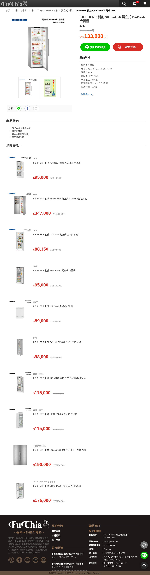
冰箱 (32, 10)
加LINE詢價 (97, 47)
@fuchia (107, 549)
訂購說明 (56, 535)
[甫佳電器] (14, 2)
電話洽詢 (130, 47)
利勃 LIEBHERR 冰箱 (47, 10)
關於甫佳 (56, 531)
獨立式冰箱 (66, 10)
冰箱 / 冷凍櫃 (20, 10)
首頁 (8, 10)
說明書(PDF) (87, 94)
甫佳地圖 (56, 540)
